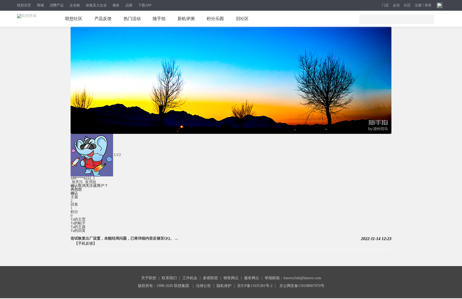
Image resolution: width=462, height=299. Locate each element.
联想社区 (73, 18)
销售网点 (231, 278)
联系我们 (169, 278)
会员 (396, 5)
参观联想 (210, 278)
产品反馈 (102, 18)
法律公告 (203, 286)
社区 (407, 5)
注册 (418, 5)
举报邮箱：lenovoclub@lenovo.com (293, 278)
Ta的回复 (78, 231)
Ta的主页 (78, 219)
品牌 (128, 5)
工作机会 (189, 278)
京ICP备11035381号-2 (254, 286)
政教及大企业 (96, 5)
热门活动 (132, 18)
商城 (40, 5)
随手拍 (159, 18)
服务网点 (251, 278)
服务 (116, 5)
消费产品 (57, 5)
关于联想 (148, 278)
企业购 (75, 5)
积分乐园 (215, 18)
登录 (428, 5)
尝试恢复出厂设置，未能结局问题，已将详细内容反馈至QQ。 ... (124, 238)
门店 (385, 5)
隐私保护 (224, 286)
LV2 (117, 155)
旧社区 (242, 18)
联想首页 (24, 5)
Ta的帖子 (78, 223)
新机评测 (186, 18)
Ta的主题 (78, 227)
